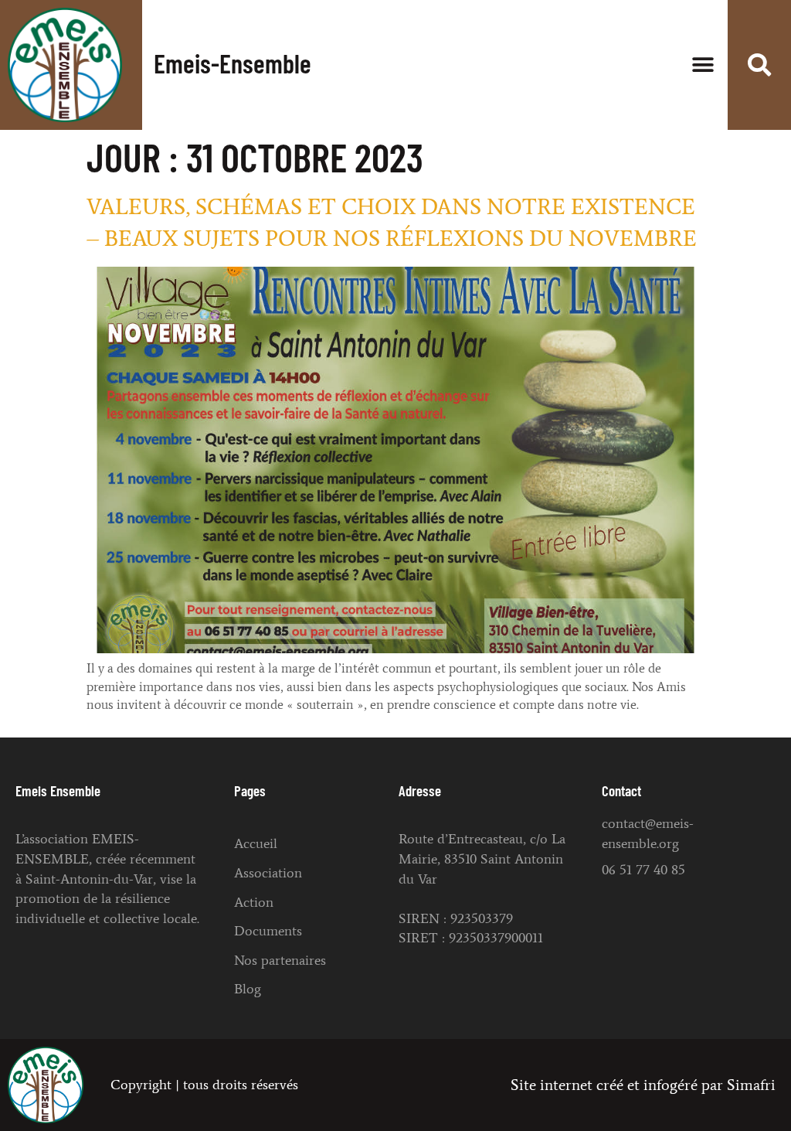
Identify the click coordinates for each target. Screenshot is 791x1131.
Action (253, 902)
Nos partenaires (280, 960)
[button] (702, 64)
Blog (247, 988)
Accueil (255, 843)
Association (268, 872)
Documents (268, 930)
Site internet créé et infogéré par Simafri (643, 1084)
